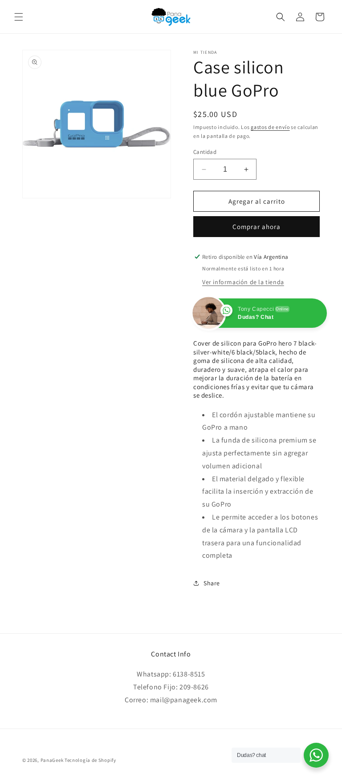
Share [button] (212, 583)
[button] (18, 17)
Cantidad (204, 152)
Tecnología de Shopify (90, 760)
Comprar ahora (256, 226)
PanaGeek (52, 760)
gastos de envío (270, 127)
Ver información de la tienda (243, 282)
